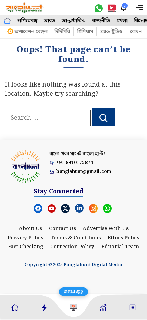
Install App (73, 291)
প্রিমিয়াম (85, 31)
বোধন (136, 31)
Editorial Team (120, 247)
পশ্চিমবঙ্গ (27, 20)
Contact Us (62, 229)
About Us (30, 229)
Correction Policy (72, 247)
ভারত (49, 20)
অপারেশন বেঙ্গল (31, 31)
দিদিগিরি (62, 31)
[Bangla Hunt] (24, 7)
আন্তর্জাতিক (74, 20)
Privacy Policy (26, 238)
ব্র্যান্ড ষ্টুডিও (111, 31)
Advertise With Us (106, 229)
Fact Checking (25, 247)
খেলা (122, 20)
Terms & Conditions (76, 238)
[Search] (103, 117)
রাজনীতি (101, 20)
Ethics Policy (124, 238)
